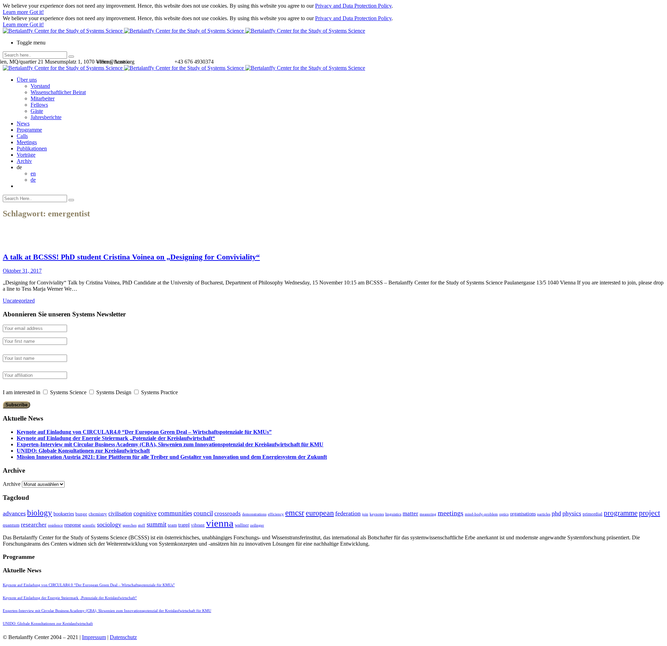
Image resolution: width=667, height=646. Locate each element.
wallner (242, 525)
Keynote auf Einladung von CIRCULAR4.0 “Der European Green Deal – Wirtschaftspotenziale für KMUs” (144, 432)
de (33, 180)
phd (556, 513)
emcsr (294, 512)
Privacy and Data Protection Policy (353, 6)
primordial (592, 513)
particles (543, 514)
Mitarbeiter (43, 98)
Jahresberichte (46, 117)
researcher (34, 524)
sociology (109, 524)
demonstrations (254, 514)
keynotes (377, 514)
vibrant (198, 525)
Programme (29, 130)
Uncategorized (19, 301)
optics (504, 514)
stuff (141, 525)
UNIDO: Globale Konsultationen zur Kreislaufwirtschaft (83, 451)
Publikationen (32, 148)
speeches (130, 525)
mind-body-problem (481, 514)
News (23, 123)
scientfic (89, 525)
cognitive (145, 513)
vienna (219, 523)
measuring (428, 514)
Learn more (16, 12)
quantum (11, 525)
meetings (450, 513)
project (649, 512)
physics (571, 513)
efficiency (276, 514)
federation (348, 513)
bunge (81, 513)
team (172, 525)
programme (620, 513)
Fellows (39, 105)
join (365, 514)
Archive (11, 484)
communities (175, 513)
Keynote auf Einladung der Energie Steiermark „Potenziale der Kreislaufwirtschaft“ (116, 438)
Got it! (37, 12)
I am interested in (21, 392)
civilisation (120, 513)
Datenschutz (123, 637)
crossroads (227, 513)
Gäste (37, 111)
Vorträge (26, 155)
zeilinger (257, 525)
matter (410, 513)
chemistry (98, 513)
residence (55, 525)
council (203, 513)
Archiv (24, 161)
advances (14, 513)
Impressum (94, 637)
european (320, 513)
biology (39, 512)
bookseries (63, 513)
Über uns (27, 80)
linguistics (393, 514)
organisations (523, 513)
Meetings (27, 142)
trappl (184, 525)
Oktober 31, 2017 (22, 271)
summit (156, 524)
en (33, 173)
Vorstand (40, 86)
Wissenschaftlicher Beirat (58, 92)
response (72, 525)
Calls (22, 136)
